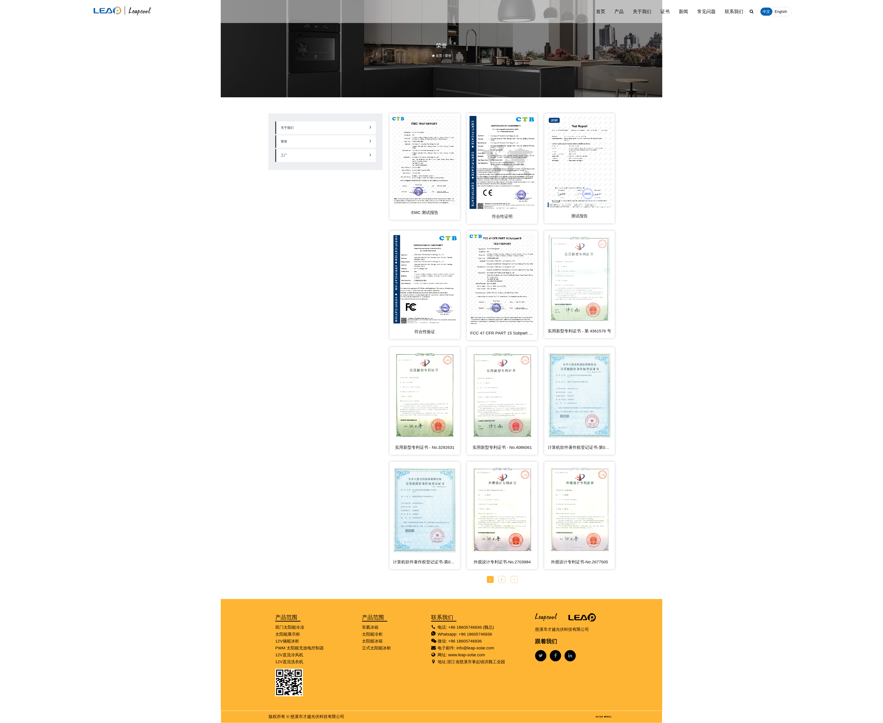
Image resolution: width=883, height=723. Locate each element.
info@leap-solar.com (475, 648)
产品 (619, 11)
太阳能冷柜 (372, 634)
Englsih (781, 12)
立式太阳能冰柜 (376, 648)
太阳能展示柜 (287, 634)
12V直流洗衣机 (289, 662)
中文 (766, 12)
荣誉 (284, 141)
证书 (665, 11)
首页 (600, 11)
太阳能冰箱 (372, 641)
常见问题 (706, 11)
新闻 (683, 11)
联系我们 (734, 11)
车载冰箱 (370, 627)
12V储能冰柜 (287, 641)
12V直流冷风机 (289, 655)
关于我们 (642, 11)
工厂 (284, 155)
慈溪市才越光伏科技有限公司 (317, 716)
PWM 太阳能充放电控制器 (299, 648)
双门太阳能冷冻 (289, 627)
